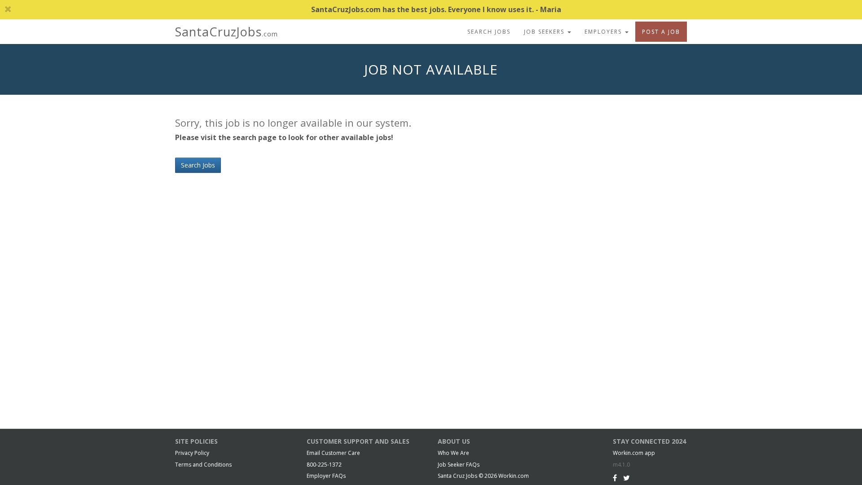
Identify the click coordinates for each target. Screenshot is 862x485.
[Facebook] (615, 478)
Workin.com (513, 476)
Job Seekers (545, 31)
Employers (604, 31)
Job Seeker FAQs (458, 464)
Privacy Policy (192, 453)
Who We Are (453, 453)
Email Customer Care (333, 453)
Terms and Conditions (203, 464)
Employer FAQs (326, 476)
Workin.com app (634, 453)
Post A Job (661, 31)
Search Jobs (488, 31)
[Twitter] (626, 478)
